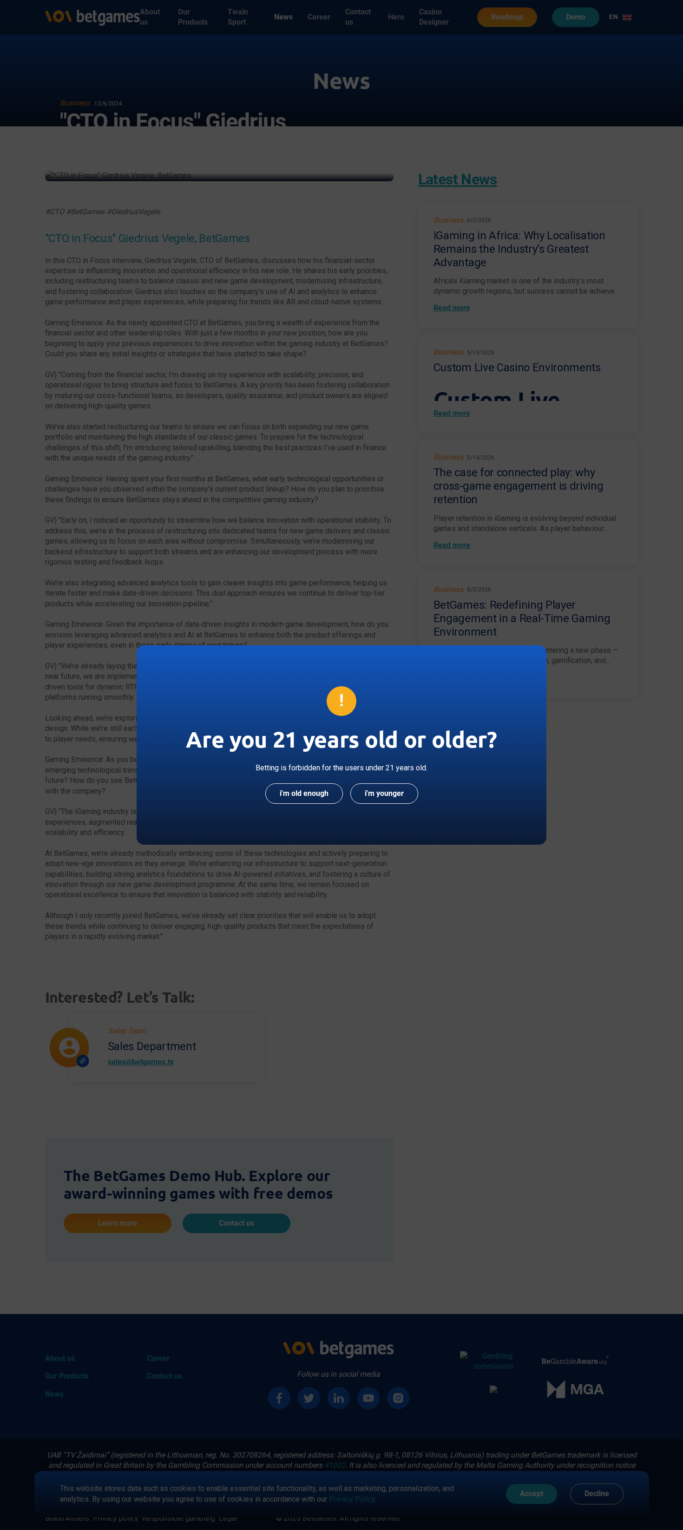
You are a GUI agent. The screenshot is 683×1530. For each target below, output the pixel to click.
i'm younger (384, 793)
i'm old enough (304, 793)
